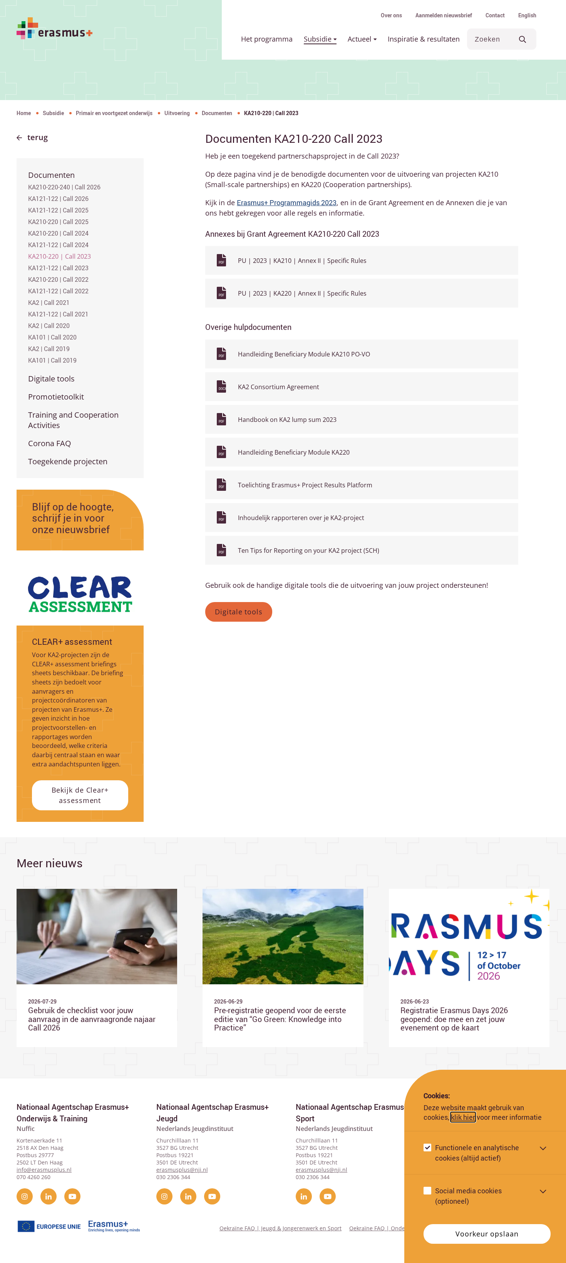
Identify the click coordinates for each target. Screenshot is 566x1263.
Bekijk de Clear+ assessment (80, 795)
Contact (495, 15)
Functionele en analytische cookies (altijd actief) (477, 1153)
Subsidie (318, 38)
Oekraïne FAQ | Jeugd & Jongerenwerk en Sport (280, 1228)
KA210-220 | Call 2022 (58, 279)
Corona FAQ (49, 443)
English (527, 15)
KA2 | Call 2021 (49, 302)
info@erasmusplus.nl (44, 1169)
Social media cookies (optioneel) (468, 1196)
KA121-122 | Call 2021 (58, 314)
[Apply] (523, 39)
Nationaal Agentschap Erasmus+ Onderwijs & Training (73, 1113)
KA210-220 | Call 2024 (58, 233)
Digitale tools (51, 378)
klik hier (463, 1117)
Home (24, 113)
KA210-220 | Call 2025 (58, 221)
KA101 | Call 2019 (52, 360)
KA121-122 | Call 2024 (58, 245)
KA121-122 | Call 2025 (58, 210)
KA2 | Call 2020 (49, 325)
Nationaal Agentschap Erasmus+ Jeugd (212, 1113)
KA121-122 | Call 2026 (58, 198)
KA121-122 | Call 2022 (58, 291)
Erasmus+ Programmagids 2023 (287, 202)
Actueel (360, 38)
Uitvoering (177, 113)
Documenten (217, 113)
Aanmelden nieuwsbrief (443, 15)
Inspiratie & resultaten (424, 38)
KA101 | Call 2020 (52, 337)
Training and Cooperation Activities (73, 420)
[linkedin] (48, 1196)
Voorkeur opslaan (486, 1233)
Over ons (391, 15)
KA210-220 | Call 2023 (59, 256)
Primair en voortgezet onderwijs (114, 113)
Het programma (267, 38)
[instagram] (25, 1196)
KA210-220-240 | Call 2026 (64, 187)
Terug (37, 137)
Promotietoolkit (56, 396)
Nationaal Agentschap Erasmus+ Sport (352, 1113)
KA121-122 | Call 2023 (58, 268)
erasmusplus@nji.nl (182, 1169)
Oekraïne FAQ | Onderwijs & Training (397, 1228)
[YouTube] (72, 1196)
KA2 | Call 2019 (49, 349)
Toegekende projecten (67, 461)
